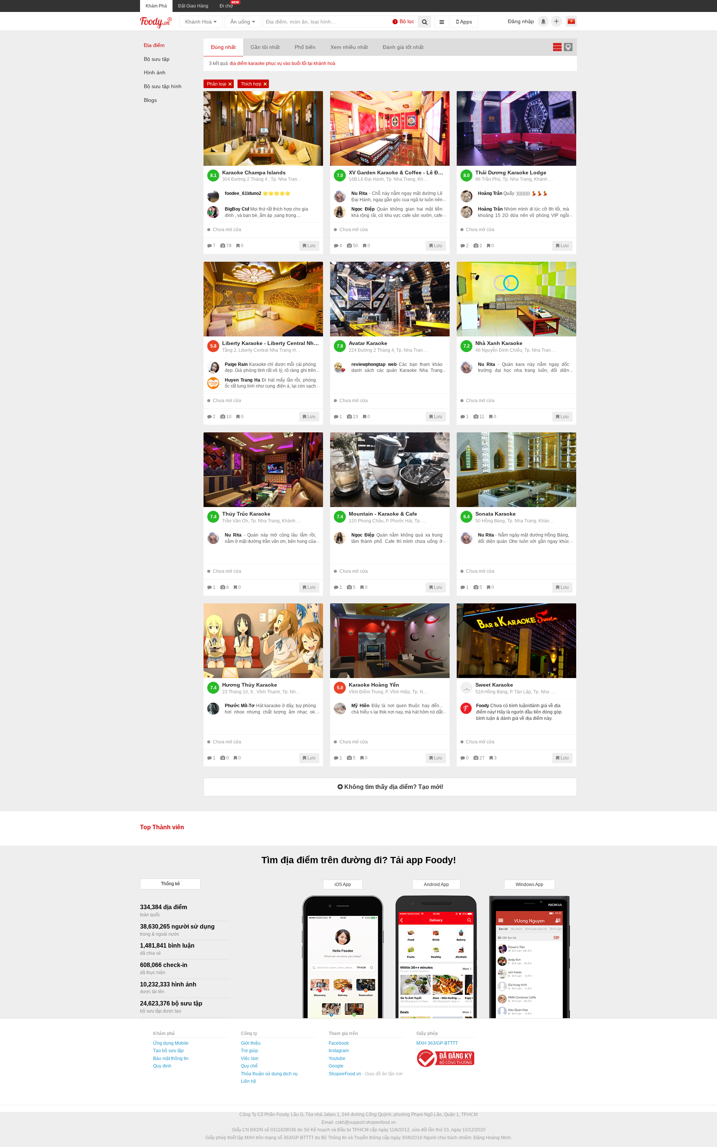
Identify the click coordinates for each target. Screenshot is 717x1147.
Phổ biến (305, 47)
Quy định (162, 1066)
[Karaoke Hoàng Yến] (390, 640)
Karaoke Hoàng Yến (374, 685)
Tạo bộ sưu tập (168, 1050)
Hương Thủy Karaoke (249, 685)
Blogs (150, 100)
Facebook (339, 1043)
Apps (465, 22)
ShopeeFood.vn (345, 1073)
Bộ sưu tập (157, 59)
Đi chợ (226, 6)
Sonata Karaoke (495, 514)
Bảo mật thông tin (171, 1058)
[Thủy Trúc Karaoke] (263, 469)
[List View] (557, 47)
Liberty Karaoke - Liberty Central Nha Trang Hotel (270, 343)
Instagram (339, 1050)
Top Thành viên (162, 827)
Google (336, 1066)
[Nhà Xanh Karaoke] (516, 299)
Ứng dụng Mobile (171, 1043)
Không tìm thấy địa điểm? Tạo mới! (393, 787)
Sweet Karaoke (494, 685)
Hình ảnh (154, 72)
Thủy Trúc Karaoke (246, 514)
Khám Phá (156, 6)
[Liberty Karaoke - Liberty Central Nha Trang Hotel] (263, 299)
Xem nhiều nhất (349, 47)
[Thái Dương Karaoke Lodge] (516, 128)
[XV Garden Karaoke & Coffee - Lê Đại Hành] (390, 128)
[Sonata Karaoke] (516, 469)
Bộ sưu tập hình (162, 86)
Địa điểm (154, 45)
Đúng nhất (223, 47)
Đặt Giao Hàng (193, 6)
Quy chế (249, 1066)
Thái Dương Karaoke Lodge (510, 172)
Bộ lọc (404, 21)
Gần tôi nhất (265, 47)
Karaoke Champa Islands (254, 172)
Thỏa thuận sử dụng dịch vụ (269, 1073)
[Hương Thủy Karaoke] (263, 640)
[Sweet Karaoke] (516, 640)
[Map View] (568, 47)
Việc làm (249, 1058)
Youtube (337, 1058)
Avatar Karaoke (368, 343)
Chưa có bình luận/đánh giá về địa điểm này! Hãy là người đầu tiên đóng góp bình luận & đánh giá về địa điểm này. (519, 712)
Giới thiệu (251, 1043)
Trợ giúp (249, 1050)
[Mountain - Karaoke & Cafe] (390, 469)
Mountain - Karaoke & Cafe (383, 514)
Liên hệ (248, 1081)
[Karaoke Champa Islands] (263, 128)
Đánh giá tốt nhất (403, 47)
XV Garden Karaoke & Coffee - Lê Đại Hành (397, 172)
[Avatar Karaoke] (390, 299)
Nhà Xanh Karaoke (498, 343)
